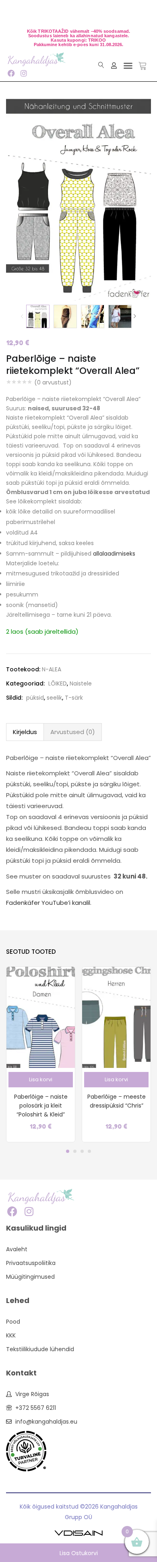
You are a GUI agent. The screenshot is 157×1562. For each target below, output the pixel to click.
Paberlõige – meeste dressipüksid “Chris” (116, 1101)
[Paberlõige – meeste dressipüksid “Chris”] (116, 1017)
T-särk (74, 698)
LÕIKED (57, 683)
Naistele (81, 683)
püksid (35, 698)
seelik (54, 698)
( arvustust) (53, 382)
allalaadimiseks (114, 554)
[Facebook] (11, 73)
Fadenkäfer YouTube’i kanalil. (48, 902)
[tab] (25, 732)
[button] (128, 65)
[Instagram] (24, 73)
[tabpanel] (40, 1054)
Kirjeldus (25, 732)
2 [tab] (74, 1151)
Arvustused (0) (72, 732)
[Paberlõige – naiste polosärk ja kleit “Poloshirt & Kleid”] (40, 1017)
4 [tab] (89, 1151)
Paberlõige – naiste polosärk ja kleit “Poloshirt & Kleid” (41, 1105)
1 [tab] (67, 1151)
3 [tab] (82, 1151)
